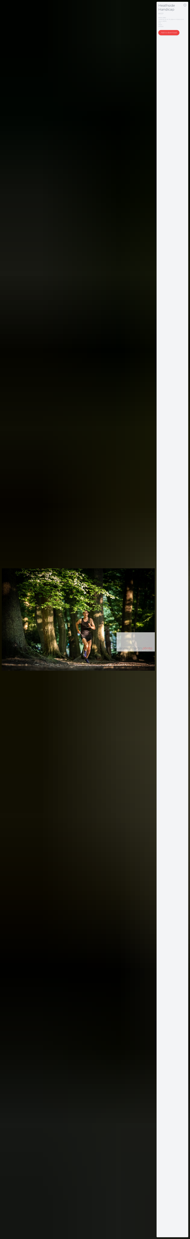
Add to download (169, 33)
